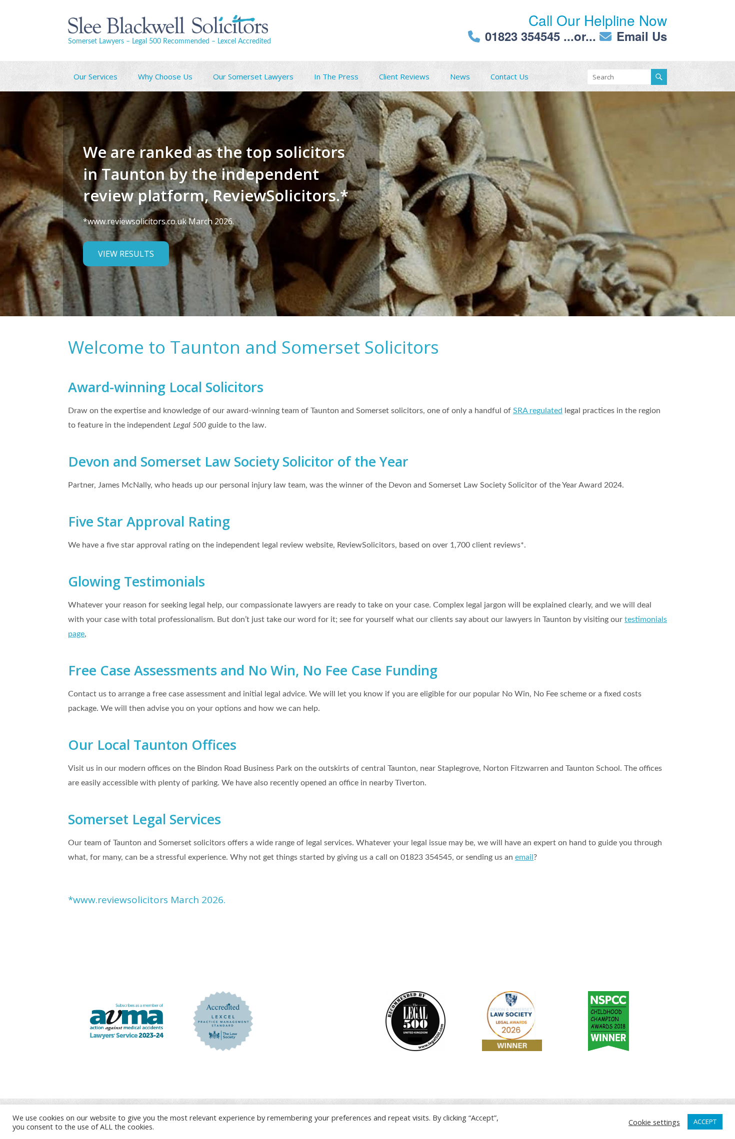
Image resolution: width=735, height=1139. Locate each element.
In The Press (336, 76)
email (524, 857)
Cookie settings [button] (654, 1122)
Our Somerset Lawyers (253, 76)
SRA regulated (537, 411)
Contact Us (509, 76)
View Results (126, 253)
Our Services (96, 76)
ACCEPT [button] (705, 1121)
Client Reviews (404, 76)
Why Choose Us (165, 76)
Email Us (641, 35)
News (460, 76)
